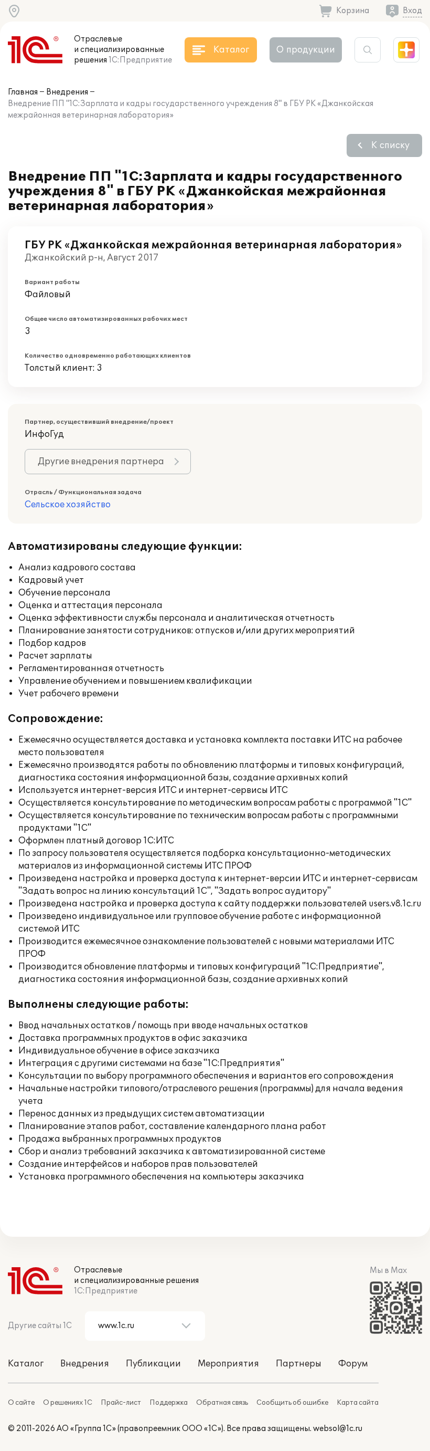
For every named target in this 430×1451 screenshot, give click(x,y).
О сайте (21, 1402)
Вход (412, 10)
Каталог (26, 1364)
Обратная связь (222, 1402)
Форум (353, 1364)
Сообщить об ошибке (292, 1402)
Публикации (153, 1364)
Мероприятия (228, 1364)
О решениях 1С (67, 1402)
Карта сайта (358, 1402)
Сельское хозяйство (68, 504)
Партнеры (298, 1364)
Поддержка (168, 1402)
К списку (390, 145)
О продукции (305, 50)
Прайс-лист (121, 1402)
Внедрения (67, 92)
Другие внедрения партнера (101, 461)
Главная (23, 92)
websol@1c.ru (337, 1428)
